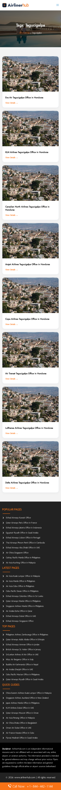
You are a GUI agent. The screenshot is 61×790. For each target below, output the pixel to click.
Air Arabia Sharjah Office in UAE (19, 669)
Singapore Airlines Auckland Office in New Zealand (27, 698)
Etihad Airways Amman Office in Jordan (22, 644)
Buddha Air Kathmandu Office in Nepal (22, 664)
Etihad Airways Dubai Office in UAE (21, 616)
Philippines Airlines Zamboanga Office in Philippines (27, 634)
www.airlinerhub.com (25, 777)
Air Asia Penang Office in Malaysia (20, 718)
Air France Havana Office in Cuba (20, 733)
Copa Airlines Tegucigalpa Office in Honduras (27, 319)
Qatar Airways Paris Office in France (21, 523)
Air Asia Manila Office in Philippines (20, 581)
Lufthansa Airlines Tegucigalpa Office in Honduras (29, 428)
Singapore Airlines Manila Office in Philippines (25, 606)
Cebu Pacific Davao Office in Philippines (22, 591)
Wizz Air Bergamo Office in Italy (20, 659)
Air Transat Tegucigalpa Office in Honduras (25, 373)
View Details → (11, 103)
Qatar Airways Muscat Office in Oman (22, 713)
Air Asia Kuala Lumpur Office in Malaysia (23, 576)
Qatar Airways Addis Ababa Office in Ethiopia (25, 639)
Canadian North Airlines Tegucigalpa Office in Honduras (27, 208)
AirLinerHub (24, 33)
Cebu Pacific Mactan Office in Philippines (23, 674)
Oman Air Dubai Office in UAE (18, 728)
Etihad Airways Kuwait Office (18, 517)
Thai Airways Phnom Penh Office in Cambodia (25, 542)
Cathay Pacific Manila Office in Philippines (23, 557)
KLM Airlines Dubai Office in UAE (20, 708)
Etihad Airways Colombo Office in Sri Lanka (24, 596)
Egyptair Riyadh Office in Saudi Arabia (22, 532)
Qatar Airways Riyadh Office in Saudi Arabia (24, 679)
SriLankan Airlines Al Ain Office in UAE (22, 654)
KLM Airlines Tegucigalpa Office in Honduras (26, 152)
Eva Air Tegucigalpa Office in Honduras (24, 97)
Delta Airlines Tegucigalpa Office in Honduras (27, 482)
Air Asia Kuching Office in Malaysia (20, 562)
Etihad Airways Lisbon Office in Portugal (23, 537)
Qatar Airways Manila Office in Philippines (23, 601)
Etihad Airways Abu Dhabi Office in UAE (23, 547)
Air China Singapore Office (17, 552)
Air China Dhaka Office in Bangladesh (21, 723)
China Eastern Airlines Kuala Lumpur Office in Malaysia (28, 693)
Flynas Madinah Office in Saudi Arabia (21, 738)
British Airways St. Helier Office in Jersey (23, 649)
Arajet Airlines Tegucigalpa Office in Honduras (27, 264)
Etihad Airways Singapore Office (19, 621)
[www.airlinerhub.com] (15, 5)
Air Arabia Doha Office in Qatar (19, 611)
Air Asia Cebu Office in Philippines (20, 586)
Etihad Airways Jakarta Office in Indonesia (23, 527)
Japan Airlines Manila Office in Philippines (23, 703)
